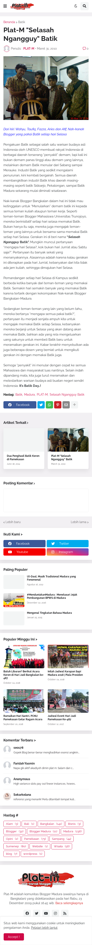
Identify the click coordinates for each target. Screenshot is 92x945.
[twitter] (36, 913)
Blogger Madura (43, 831)
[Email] (66, 404)
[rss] (64, 913)
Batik (21, 22)
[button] (5, 6)
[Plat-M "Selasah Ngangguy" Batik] (68, 440)
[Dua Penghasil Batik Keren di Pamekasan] (23, 440)
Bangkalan (51, 823)
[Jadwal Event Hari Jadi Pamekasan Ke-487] (68, 701)
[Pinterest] (57, 404)
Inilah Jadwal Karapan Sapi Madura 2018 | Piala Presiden (65, 673)
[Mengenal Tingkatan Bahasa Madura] (13, 618)
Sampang (61, 838)
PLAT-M (42, 394)
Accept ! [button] (14, 937)
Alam (12, 823)
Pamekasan (35, 838)
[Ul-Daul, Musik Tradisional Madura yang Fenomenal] (13, 582)
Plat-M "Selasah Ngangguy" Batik (61, 457)
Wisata (62, 846)
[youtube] (46, 913)
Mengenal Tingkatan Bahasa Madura (49, 612)
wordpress (32, 853)
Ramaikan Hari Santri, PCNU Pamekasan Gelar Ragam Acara (22, 717)
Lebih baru (13, 522)
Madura (29, 394)
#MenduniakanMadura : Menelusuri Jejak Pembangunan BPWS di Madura (52, 596)
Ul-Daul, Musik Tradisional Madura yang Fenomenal (51, 578)
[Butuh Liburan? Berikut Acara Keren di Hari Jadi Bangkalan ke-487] (23, 656)
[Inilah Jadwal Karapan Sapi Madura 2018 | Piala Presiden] (68, 656)
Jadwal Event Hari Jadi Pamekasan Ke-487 (62, 717)
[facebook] (27, 913)
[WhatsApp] (49, 404)
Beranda (9, 22)
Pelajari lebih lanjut (44, 927)
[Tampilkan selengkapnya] (74, 404)
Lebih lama (78, 522)
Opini (12, 838)
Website (40, 846)
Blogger (14, 831)
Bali (29, 823)
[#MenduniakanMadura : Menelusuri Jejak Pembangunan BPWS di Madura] (13, 600)
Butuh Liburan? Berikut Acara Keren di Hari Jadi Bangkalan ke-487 (23, 675)
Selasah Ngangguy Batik (67, 394)
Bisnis (74, 823)
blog (11, 853)
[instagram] (55, 913)
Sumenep (16, 846)
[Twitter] (41, 404)
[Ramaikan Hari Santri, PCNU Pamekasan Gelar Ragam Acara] (23, 701)
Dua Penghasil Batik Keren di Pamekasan (23, 457)
